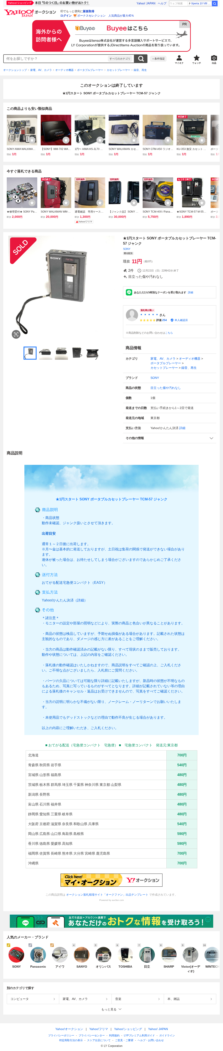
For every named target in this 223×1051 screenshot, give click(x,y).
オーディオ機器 (64, 70)
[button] (169, 438)
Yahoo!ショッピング (128, 1029)
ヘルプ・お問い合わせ (151, 1040)
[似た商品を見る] (16, 334)
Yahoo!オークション (69, 1029)
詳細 (190, 292)
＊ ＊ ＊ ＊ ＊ (149, 315)
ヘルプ (162, 3)
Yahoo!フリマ (98, 1029)
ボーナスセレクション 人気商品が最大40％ (105, 15)
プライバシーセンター (92, 1035)
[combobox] (55, 59)
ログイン (66, 15)
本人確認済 (181, 320)
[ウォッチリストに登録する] (32, 140)
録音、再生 (140, 70)
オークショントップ (15, 70)
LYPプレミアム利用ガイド (139, 1035)
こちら (169, 332)
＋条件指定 (158, 58)
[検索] (215, 3)
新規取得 (88, 11)
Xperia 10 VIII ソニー (201, 3)
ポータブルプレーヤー (90, 70)
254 (164, 320)
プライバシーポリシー (61, 1035)
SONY (126, 249)
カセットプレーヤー (118, 70)
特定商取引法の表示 (71, 1040)
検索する (140, 58)
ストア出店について (99, 1040)
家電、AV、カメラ (41, 70)
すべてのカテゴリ (120, 58)
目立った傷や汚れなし (165, 388)
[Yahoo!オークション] (30, 10)
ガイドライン (167, 1035)
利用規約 (114, 1035)
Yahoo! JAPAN (146, 3)
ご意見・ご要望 (124, 1040)
